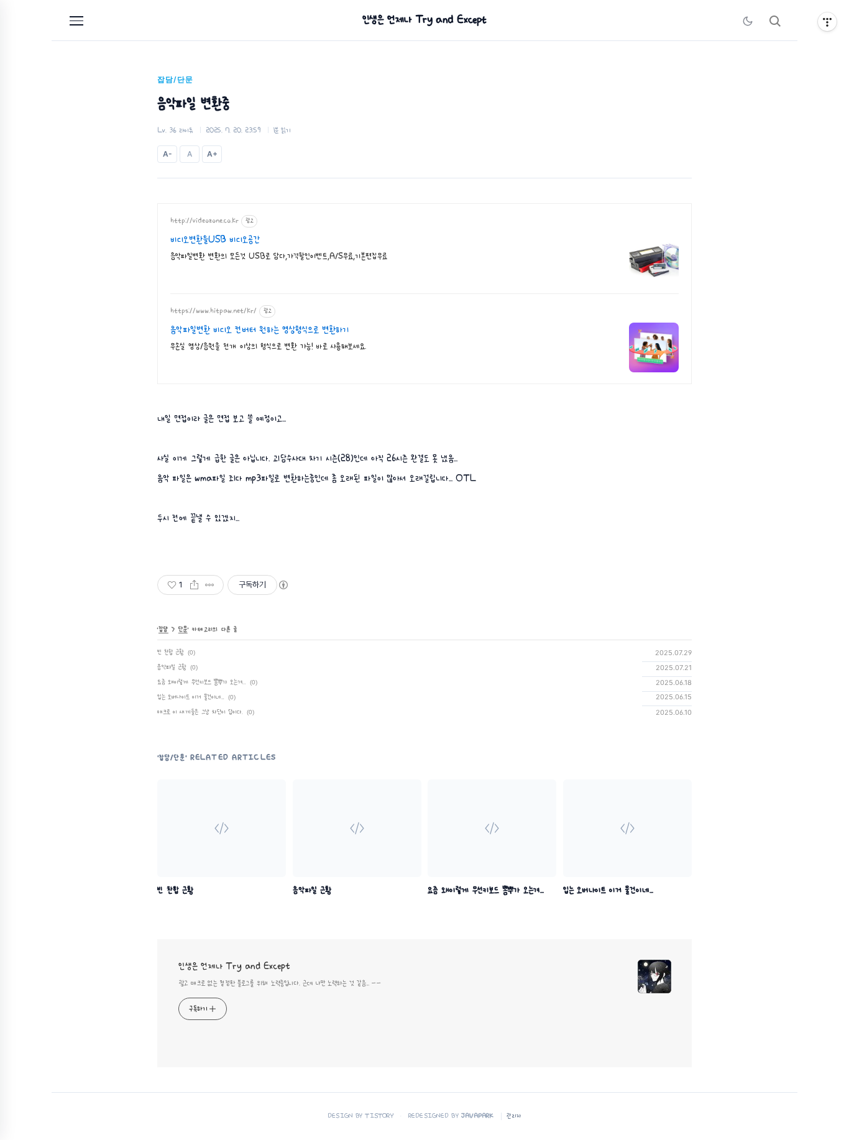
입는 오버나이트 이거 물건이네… (190, 697)
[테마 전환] (747, 21)
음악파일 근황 (171, 667)
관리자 (514, 1116)
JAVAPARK (477, 1116)
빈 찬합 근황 (170, 652)
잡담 (163, 629)
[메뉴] (76, 21)
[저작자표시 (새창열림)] (282, 585)
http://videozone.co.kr (204, 220)
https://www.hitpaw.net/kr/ (213, 310)
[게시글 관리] (210, 585)
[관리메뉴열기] (827, 21)
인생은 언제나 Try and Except (424, 20)
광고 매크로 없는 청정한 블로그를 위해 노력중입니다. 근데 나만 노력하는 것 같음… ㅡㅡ (279, 983)
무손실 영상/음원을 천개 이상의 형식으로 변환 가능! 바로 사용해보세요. (268, 346)
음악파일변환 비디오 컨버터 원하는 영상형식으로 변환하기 (259, 330)
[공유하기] (194, 585)
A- (167, 154)
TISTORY (379, 1116)
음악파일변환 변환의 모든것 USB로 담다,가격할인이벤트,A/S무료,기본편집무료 (278, 256)
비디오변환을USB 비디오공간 (215, 240)
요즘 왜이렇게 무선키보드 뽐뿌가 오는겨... (201, 682)
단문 (183, 629)
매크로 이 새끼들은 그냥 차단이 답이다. (200, 712)
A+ (212, 154)
